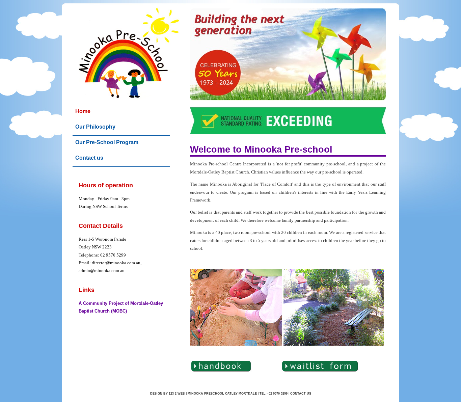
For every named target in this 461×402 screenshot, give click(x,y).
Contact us (89, 158)
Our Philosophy (95, 127)
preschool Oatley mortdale (230, 393)
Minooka (196, 393)
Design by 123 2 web (167, 393)
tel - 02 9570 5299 (274, 393)
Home (82, 111)
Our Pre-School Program (106, 142)
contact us (300, 393)
